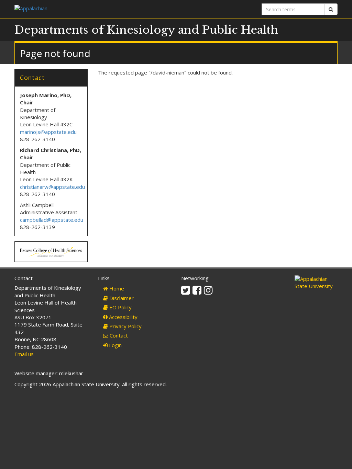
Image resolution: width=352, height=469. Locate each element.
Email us (24, 354)
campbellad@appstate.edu (51, 219)
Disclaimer (121, 298)
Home (116, 288)
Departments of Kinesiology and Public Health (146, 30)
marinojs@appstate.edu (48, 131)
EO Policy (120, 307)
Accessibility (123, 316)
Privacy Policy (125, 326)
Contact (118, 335)
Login (115, 345)
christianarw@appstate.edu (52, 186)
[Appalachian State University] (92, 9)
